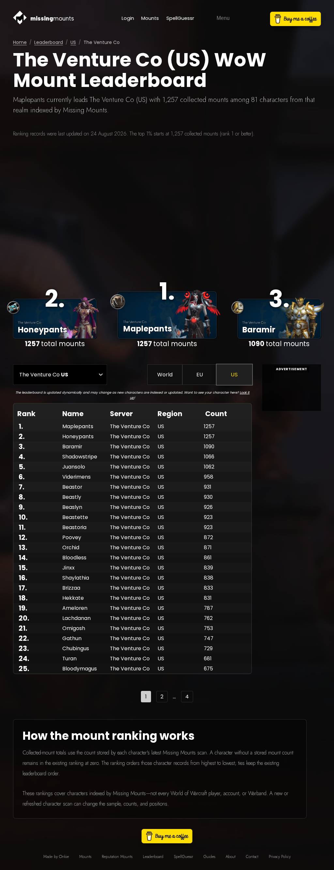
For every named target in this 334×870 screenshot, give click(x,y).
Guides (209, 857)
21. (23, 628)
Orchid (70, 547)
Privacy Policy (280, 857)
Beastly (71, 497)
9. (21, 507)
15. (23, 567)
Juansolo (73, 466)
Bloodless (74, 557)
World (165, 374)
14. (23, 557)
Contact (252, 857)
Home (20, 42)
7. (21, 487)
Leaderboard (48, 42)
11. (22, 527)
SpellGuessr (180, 18)
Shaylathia (75, 578)
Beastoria (74, 527)
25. (24, 668)
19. (23, 608)
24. (24, 658)
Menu (223, 18)
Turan (69, 658)
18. (23, 598)
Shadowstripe (79, 456)
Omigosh (73, 628)
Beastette (75, 517)
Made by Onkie (56, 857)
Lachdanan (76, 618)
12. (23, 537)
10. (23, 517)
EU (199, 374)
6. (21, 477)
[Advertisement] (167, 204)
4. (22, 456)
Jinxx (68, 567)
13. (23, 547)
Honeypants (78, 436)
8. (22, 497)
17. (23, 588)
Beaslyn (72, 507)
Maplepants (77, 426)
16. (23, 577)
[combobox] (19, 375)
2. (21, 436)
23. (24, 648)
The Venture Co (130, 426)
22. (24, 638)
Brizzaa (71, 588)
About (230, 857)
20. (24, 618)
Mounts (150, 18)
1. (21, 426)
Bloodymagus (79, 668)
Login (128, 18)
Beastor (72, 487)
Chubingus (75, 648)
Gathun (72, 638)
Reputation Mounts (117, 857)
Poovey (71, 537)
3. (21, 446)
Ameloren (74, 608)
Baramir (72, 446)
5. (22, 466)
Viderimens (76, 477)
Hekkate (73, 598)
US (73, 42)
